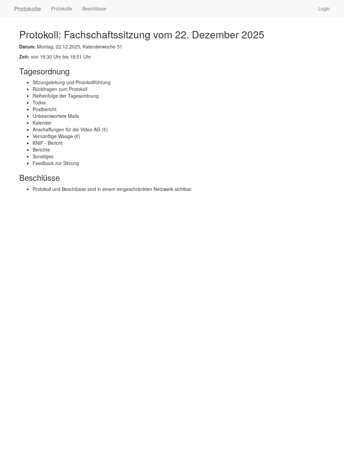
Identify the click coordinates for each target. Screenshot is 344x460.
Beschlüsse (94, 8)
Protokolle (27, 8)
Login (324, 8)
